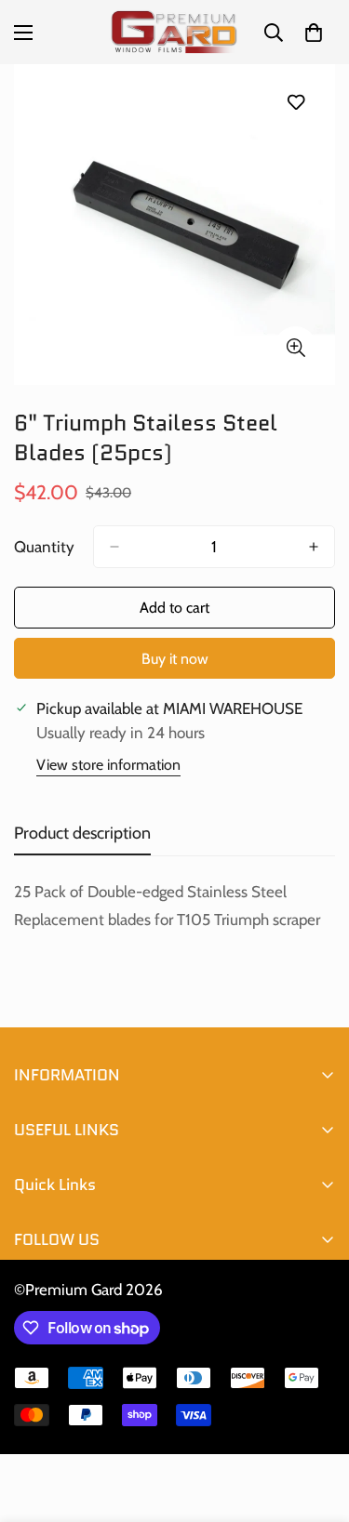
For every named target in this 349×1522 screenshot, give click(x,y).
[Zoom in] (295, 347)
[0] (313, 32)
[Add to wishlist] (295, 102)
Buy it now (174, 659)
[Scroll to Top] (315, 1423)
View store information (108, 765)
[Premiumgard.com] (174, 32)
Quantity (44, 546)
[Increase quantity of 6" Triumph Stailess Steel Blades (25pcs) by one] (313, 546)
